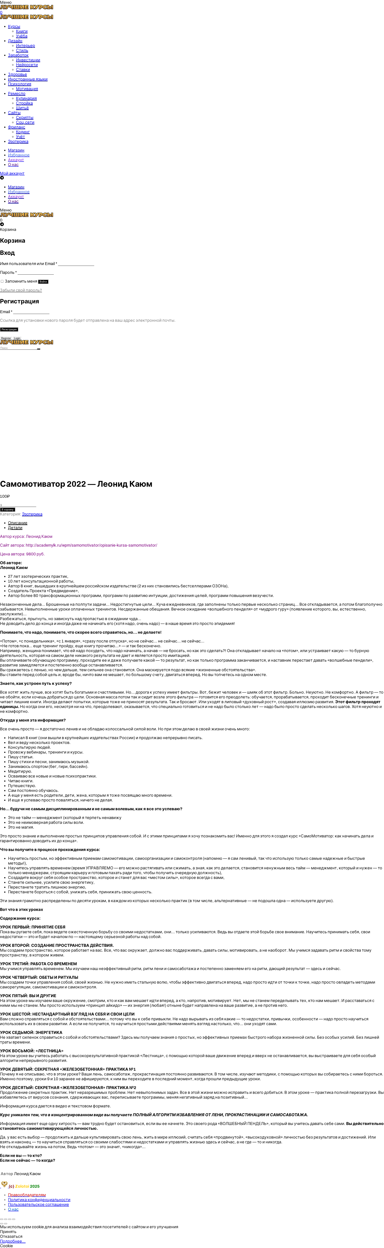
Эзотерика (18, 141)
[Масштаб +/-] (13, 1219)
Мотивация (27, 88)
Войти (43, 281)
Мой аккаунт (12, 173)
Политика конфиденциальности (39, 1199)
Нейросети (27, 65)
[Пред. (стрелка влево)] (1, 1223)
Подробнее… (13, 1241)
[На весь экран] (9, 1219)
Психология (19, 84)
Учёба (21, 36)
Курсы (14, 26)
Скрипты (24, 117)
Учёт (20, 136)
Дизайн (15, 41)
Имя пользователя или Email (28, 263)
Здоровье (17, 74)
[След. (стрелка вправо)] (5, 1223)
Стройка (24, 103)
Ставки (23, 69)
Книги (22, 31)
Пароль (8, 272)
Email (6, 312)
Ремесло (16, 93)
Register (6, 338)
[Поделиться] (5, 1219)
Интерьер (25, 45)
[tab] (196, 522)
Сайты (14, 112)
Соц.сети (25, 122)
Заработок (18, 55)
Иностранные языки (28, 79)
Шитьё (22, 108)
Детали (15, 527)
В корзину (8, 509)
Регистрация (9, 329)
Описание (17, 523)
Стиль (22, 50)
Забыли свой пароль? (21, 290)
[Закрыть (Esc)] (1, 1219)
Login (17, 338)
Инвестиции (28, 60)
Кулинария (26, 98)
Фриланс (16, 127)
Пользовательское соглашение (38, 1204)
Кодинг (23, 132)
